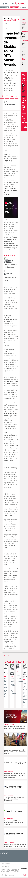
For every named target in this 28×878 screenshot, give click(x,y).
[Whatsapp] (16, 96)
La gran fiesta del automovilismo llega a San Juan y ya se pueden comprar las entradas (14, 728)
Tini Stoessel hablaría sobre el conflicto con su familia (11, 279)
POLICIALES (25, 31)
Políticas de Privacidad (6, 865)
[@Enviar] (12, 96)
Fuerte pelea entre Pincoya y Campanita (20, 677)
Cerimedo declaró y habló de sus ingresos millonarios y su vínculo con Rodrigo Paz (14, 775)
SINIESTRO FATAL (24, 49)
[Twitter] (7, 96)
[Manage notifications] (24, 875)
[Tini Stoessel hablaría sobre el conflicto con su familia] (9, 273)
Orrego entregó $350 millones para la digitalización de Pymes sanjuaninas (14, 822)
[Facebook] (2, 96)
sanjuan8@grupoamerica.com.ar (7, 874)
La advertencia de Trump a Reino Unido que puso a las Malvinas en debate (15, 751)
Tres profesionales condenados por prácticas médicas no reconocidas (14, 799)
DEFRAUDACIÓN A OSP (9, 795)
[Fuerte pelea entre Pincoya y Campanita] (18, 670)
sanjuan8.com (4, 869)
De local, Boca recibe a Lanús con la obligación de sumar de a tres (15, 845)
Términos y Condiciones (5, 863)
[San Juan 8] (4, 854)
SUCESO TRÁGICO (24, 23)
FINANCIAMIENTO (8, 818)
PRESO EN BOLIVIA (8, 771)
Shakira (13, 655)
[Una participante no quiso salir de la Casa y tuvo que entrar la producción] (6, 674)
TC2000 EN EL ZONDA (9, 724)
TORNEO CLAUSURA (9, 842)
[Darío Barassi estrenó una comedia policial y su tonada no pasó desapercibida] (12, 674)
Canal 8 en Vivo (15, 7)
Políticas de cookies (5, 866)
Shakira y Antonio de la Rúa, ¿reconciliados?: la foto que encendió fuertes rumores (11, 266)
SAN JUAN (23, 59)
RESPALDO (6, 748)
